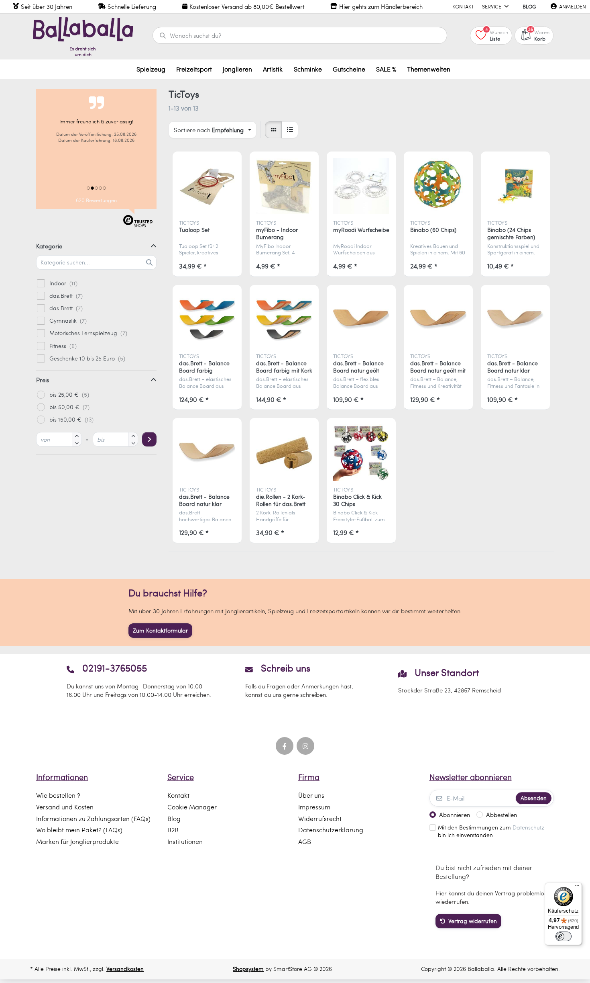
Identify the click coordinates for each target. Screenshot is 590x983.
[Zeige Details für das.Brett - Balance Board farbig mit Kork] (284, 319)
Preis (42, 380)
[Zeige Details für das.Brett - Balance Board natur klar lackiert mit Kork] (207, 452)
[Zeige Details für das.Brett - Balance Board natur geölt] (361, 319)
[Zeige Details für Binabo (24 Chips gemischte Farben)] (515, 186)
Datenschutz (528, 827)
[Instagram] (305, 746)
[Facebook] (284, 746)
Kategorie (49, 246)
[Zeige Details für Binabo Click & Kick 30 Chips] (361, 452)
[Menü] (577, 887)
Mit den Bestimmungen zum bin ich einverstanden (491, 831)
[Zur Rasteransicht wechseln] (273, 129)
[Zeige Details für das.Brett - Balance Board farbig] (207, 319)
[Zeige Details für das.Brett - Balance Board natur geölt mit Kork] (438, 319)
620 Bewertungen (96, 200)
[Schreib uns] (295, 680)
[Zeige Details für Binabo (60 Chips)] (438, 186)
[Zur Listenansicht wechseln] (289, 129)
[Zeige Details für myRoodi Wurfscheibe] (361, 186)
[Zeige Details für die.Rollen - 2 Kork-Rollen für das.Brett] (284, 452)
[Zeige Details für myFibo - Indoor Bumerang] (284, 186)
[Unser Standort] (449, 680)
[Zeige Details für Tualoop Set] (207, 186)
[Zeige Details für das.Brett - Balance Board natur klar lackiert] (515, 319)
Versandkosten (125, 969)
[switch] (563, 936)
